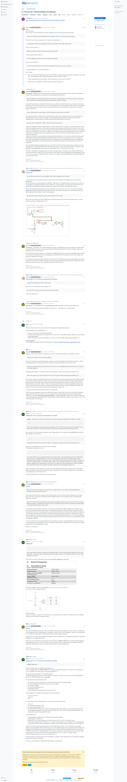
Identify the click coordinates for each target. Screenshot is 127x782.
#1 (84, 18)
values (31, 693)
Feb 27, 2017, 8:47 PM (49, 91)
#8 (84, 324)
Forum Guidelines (60, 780)
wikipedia (47, 677)
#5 (84, 245)
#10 (84, 413)
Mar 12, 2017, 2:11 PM (37, 541)
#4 (84, 170)
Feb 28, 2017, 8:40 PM (49, 303)
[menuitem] (120, 2)
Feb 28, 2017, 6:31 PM (49, 170)
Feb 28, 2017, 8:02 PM (49, 245)
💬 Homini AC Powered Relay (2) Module (46, 279)
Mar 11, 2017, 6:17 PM (37, 413)
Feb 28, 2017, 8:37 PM (49, 277)
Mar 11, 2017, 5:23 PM (49, 351)
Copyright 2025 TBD (50, 780)
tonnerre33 (28, 27)
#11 (84, 484)
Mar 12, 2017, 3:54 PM (37, 658)
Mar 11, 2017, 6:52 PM (49, 484)
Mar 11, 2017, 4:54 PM (37, 324)
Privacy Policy (69, 780)
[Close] (83, 752)
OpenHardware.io (25, 14)
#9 (84, 351)
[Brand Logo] (30, 3)
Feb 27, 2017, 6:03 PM (41, 18)
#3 (84, 91)
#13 (84, 626)
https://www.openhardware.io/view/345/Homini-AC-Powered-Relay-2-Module (45, 20)
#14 (84, 658)
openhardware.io (29, 18)
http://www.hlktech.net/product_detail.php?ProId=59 (67, 342)
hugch (27, 324)
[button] (7, 778)
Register (25, 765)
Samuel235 (28, 91)
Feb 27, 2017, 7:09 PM (49, 27)
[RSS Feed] (84, 14)
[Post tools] (84, 24)
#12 (84, 541)
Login (29, 765)
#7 (84, 303)
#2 (84, 27)
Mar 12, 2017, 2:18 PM (49, 626)
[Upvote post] (79, 24)
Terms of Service (77, 780)
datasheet (59, 559)
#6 (84, 277)
